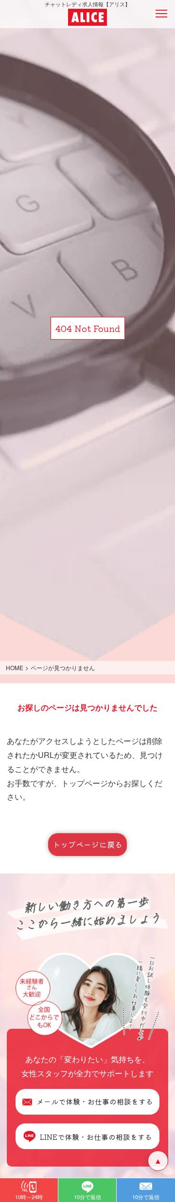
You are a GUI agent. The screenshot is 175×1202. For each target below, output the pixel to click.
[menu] (161, 13)
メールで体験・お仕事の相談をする (94, 1101)
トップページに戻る (87, 844)
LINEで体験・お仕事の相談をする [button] (96, 1136)
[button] (29, 1190)
